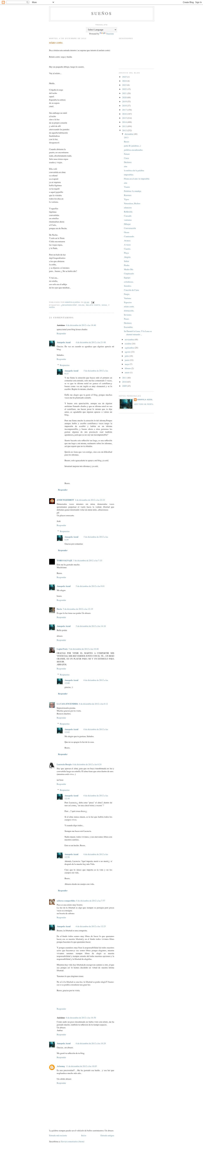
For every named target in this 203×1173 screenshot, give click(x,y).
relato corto (93, 305)
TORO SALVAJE (64, 560)
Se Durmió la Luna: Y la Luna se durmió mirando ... (138, 333)
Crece (126, 158)
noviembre (129, 339)
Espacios (128, 302)
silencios (128, 207)
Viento (127, 186)
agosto (128, 351)
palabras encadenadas (133, 149)
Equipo (127, 277)
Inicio (83, 1135)
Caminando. (129, 236)
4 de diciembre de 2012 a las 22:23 (90, 499)
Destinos (127, 162)
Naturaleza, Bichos (132, 203)
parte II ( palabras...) (132, 145)
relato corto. (129, 306)
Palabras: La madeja (132, 191)
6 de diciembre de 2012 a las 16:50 (81, 1017)
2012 (124, 130)
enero (127, 372)
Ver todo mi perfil (144, 404)
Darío (59, 608)
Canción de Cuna (131, 290)
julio (127, 355)
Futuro (127, 154)
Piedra (126, 265)
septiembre (130, 347)
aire (125, 166)
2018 (124, 105)
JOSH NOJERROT (65, 499)
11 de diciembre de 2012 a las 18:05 (81, 1066)
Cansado (127, 215)
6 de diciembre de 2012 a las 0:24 (87, 764)
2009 (124, 385)
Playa (126, 252)
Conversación (130, 228)
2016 (124, 113)
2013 (124, 126)
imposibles (128, 174)
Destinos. (128, 323)
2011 (124, 377)
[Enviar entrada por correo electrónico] (92, 302)
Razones (127, 195)
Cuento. (127, 248)
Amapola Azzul (64, 342)
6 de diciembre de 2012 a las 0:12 (93, 703)
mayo (127, 364)
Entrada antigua (107, 1135)
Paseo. (126, 318)
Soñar (126, 261)
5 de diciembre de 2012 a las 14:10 (91, 626)
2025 (124, 76)
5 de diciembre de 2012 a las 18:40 (84, 648)
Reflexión (128, 211)
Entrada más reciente (58, 1135)
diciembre (129, 134)
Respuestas (64, 365)
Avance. (127, 240)
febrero (128, 368)
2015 (124, 118)
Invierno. (128, 314)
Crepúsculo (129, 273)
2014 (124, 122)
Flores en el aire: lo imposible (136, 178)
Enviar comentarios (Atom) (72, 1141)
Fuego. (127, 294)
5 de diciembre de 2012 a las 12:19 (78, 609)
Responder (61, 333)
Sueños (101, 13)
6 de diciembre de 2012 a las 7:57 (90, 900)
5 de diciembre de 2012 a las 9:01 (90, 586)
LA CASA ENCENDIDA (67, 703)
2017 (124, 109)
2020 (124, 97)
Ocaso (126, 232)
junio (127, 360)
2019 (124, 101)
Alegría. (127, 257)
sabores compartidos (66, 900)
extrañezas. (129, 281)
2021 (124, 93)
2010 (124, 381)
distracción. (129, 310)
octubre (128, 343)
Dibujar (127, 224)
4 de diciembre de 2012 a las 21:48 (91, 342)
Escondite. (128, 327)
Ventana (127, 298)
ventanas (128, 219)
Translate (110, 33)
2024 (124, 80)
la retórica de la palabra (134, 170)
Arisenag (61, 1066)
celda (81, 305)
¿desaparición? (69, 305)
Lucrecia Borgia (64, 764)
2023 (124, 85)
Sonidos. (127, 285)
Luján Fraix (62, 648)
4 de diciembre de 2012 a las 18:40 (81, 325)
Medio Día (128, 269)
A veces (127, 244)
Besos (126, 141)
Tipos (126, 199)
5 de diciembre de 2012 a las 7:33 (87, 560)
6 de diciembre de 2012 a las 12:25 (91, 926)
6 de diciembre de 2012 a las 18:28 (91, 1043)
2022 (124, 89)
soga (104, 305)
